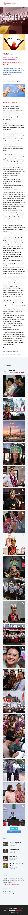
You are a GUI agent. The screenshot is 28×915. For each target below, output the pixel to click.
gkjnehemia (12, 845)
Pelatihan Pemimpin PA (15, 842)
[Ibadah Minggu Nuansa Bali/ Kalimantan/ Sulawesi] (14, 792)
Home (9, 21)
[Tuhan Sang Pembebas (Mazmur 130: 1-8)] (14, 42)
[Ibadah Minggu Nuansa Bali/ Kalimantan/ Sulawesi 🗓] (14, 725)
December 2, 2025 (13, 858)
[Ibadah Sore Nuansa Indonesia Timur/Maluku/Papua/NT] (14, 386)
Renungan (15, 21)
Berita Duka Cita (13, 856)
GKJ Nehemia (18, 910)
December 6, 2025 (13, 851)
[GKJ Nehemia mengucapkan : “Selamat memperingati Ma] (14, 431)
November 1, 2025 (13, 867)
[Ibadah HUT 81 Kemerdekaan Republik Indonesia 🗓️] (14, 657)
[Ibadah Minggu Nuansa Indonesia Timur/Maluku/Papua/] (14, 454)
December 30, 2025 (13, 844)
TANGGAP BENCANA (14, 849)
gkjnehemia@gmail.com (13, 884)
